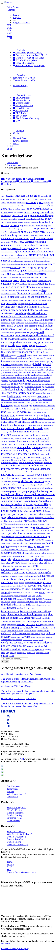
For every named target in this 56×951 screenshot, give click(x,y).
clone (3, 255)
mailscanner (16, 431)
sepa (36, 553)
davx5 (8, 287)
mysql (28, 468)
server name (28, 556)
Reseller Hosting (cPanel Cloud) (30, 58)
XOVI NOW (21, 110)
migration (20, 457)
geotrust (6, 364)
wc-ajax (3, 631)
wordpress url (19, 645)
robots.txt (4, 543)
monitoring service (7, 463)
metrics (31, 451)
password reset (42, 488)
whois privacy (40, 637)
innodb (45, 402)
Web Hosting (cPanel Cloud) (28, 52)
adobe (12, 209)
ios (8, 412)
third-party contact (45, 602)
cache (4, 235)
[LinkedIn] (8, 726)
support (5, 592)
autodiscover (5, 222)
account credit (11, 203)
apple (31, 215)
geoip (50, 360)
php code (50, 501)
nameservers (40, 472)
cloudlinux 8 (14, 258)
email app (7, 328)
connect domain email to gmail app (34, 264)
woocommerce (17, 640)
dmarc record (46, 300)
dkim (34, 300)
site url (43, 562)
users (51, 620)
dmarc (40, 300)
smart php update (12, 566)
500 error (16, 199)
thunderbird (8, 604)
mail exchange (15, 428)
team (33, 596)
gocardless (4, 381)
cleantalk (34, 251)
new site (18, 475)
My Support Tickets (13, 179)
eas (23, 323)
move (16, 463)
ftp (2, 361)
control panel (24, 268)
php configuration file (35, 504)
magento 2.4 (40, 425)
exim (45, 349)
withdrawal (5, 640)
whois (33, 637)
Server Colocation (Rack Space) (30, 65)
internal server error (48, 406)
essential (15, 349)
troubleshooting (10, 611)
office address (43, 478)
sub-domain (45, 585)
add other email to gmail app (36, 206)
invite (14, 409)
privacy (3, 518)
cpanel (23, 270)
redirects (6, 527)
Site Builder (21, 116)
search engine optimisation (18, 547)
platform (6, 514)
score (44, 543)
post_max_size (31, 514)
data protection (33, 284)
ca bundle (23, 231)
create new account (28, 277)
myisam (19, 468)
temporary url (5, 602)
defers (27, 291)
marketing (10, 438)
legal (47, 415)
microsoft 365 (9, 453)
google (21, 380)
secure (40, 546)
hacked (9, 389)
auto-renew (45, 218)
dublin (13, 323)
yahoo (24, 653)
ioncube (41, 409)
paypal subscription (41, 491)
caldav (20, 235)
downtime (49, 319)
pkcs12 (40, 510)
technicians (49, 599)
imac (35, 400)
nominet (16, 477)
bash (8, 229)
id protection (23, 400)
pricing (40, 514)
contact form (5, 268)
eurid (22, 348)
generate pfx (24, 361)
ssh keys (22, 579)
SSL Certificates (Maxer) (26, 60)
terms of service (22, 602)
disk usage (41, 296)
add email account (13, 206)
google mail (33, 380)
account (3, 203)
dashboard (23, 284)
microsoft (45, 450)
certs (26, 244)
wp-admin (15, 649)
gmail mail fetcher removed (28, 372)
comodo (5, 260)
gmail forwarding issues (46, 370)
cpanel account (33, 271)
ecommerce (29, 323)
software (6, 572)
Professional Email (24, 105)
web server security (30, 631)
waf (53, 628)
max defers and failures (42, 441)
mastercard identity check (9, 441)
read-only (12, 524)
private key (13, 517)
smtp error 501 (31, 570)
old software (5, 482)
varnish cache (11, 625)
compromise (23, 261)
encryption (33, 339)
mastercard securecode (26, 441)
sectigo (32, 546)
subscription (39, 588)
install (11, 406)
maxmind (48, 444)
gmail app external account (42, 367)
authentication (34, 219)
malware (6, 434)
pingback (32, 511)
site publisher (25, 563)
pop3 (23, 514)
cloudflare (35, 254)
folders (39, 356)
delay (32, 291)
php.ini (5, 510)
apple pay (50, 216)
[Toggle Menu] (2, 3)
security (47, 546)
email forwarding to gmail (28, 333)
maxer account (21, 443)
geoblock (43, 361)
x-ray (7, 653)
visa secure (45, 625)
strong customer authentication (11, 586)
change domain (39, 244)
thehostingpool (33, 602)
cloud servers (23, 255)
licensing (18, 419)
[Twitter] (8, 720)
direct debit (23, 293)
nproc (31, 478)
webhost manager (43, 631)
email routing (23, 335)
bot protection (41, 228)
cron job (18, 280)
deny (44, 290)
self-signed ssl (27, 553)
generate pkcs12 (34, 361)
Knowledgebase (14, 165)
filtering (6, 355)
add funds (22, 206)
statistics (21, 583)
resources (6, 539)
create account (16, 277)
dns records (36, 303)
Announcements (33, 179)
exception (28, 349)
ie (29, 399)
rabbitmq (34, 521)
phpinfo (14, 510)
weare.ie (10, 631)
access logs (48, 199)
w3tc (50, 628)
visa (38, 624)
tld (27, 605)
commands (33, 258)
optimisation (25, 481)
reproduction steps (30, 533)
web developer (18, 631)
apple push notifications (9, 219)
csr (30, 281)
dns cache (11, 303)
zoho (37, 653)
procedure (23, 518)
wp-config (28, 649)
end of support (9, 342)
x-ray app (13, 653)
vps (21, 628)
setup (4, 559)
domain (33, 306)
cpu (9, 273)
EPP (2, 346)
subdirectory (5, 589)
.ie (27, 195)
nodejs (39, 474)
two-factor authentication (35, 611)
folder (35, 356)
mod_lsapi (4, 460)
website (16, 633)
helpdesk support (37, 389)
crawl (13, 274)
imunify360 (31, 402)
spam (15, 572)
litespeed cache (31, 418)
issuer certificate (21, 415)
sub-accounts (30, 585)
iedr (32, 400)
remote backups (9, 530)
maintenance (43, 432)
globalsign (38, 364)
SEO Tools (20, 113)
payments (15, 491)
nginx (23, 475)
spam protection (28, 572)
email (3, 326)
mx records (7, 468)
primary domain (49, 514)
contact (50, 263)
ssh (3, 579)
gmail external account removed (26, 370)
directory (34, 294)
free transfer (48, 358)
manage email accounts (32, 435)
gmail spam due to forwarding (27, 378)
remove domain (33, 530)
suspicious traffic (32, 593)
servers (37, 556)
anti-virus (17, 215)
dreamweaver (5, 323)
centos (3, 242)
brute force (4, 232)
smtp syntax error (43, 570)
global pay (27, 365)
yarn (28, 653)
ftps (5, 361)
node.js (31, 475)
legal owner (8, 418)
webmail (6, 633)
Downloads (25, 181)
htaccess (5, 399)
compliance (15, 261)
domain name (42, 310)
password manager (28, 488)
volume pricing (10, 627)
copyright (37, 268)
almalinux (11, 212)
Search (5, 662)
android (49, 212)
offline (50, 478)
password (15, 487)
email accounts (30, 326)
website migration (39, 634)
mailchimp (4, 432)
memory (37, 447)
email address (45, 325)
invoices (21, 408)
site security (34, 563)
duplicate (19, 323)
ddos (16, 286)
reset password (17, 536)
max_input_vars (6, 444)
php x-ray (49, 508)
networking (7, 474)
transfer (11, 607)
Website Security (23, 100)
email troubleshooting (17, 339)
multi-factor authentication (32, 465)
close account (9, 255)
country (14, 270)
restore (28, 539)
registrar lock (41, 527)
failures (50, 349)
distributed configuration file (20, 300)
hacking (18, 389)
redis (13, 528)
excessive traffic (37, 349)
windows (49, 637)
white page (20, 637)
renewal (50, 530)
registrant (29, 528)
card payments (38, 238)
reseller (39, 533)
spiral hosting (28, 576)
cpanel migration (44, 271)
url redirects (13, 621)
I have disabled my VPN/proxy (15, 948)
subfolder (28, 589)
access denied (39, 199)
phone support (14, 500)
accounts (20, 203)
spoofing (37, 576)
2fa (35, 195)
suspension (22, 593)
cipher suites (21, 251)
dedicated (47, 287)
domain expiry (9, 309)
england (21, 342)
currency (35, 281)
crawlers (6, 277)
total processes (41, 605)
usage (19, 621)
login (21, 421)
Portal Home (12, 162)
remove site (43, 530)
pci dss (28, 494)
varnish (3, 625)
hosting (31, 392)
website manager (27, 634)
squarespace (47, 575)
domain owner (7, 313)
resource (29, 537)
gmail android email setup (24, 367)
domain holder (27, 309)
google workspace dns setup (10, 387)
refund (23, 528)
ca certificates (37, 231)
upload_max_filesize (43, 618)
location (12, 421)
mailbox (46, 429)
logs (33, 421)
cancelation (8, 238)
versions (30, 624)
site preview (13, 562)
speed (41, 572)
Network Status (40, 181)
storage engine (30, 583)
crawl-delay (20, 274)
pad (30, 485)
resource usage (41, 536)
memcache (13, 448)
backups (14, 225)
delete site (37, 291)
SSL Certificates (22, 98)
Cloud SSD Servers (24, 63)
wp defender (39, 646)
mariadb (4, 438)
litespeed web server (47, 419)
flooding (29, 356)
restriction (38, 539)
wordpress (26, 640)
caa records (50, 232)
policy (15, 514)
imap (41, 399)
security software (11, 552)
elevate (50, 323)
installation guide (26, 406)
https (16, 399)
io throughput (33, 409)
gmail (47, 364)
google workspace (21, 383)
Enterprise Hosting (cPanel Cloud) (31, 55)
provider (4, 521)
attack (20, 219)
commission (48, 258)
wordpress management (36, 640)
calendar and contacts (36, 235)
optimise (39, 481)
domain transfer (21, 316)
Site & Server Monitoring (27, 118)
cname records (24, 258)
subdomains (17, 588)
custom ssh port (10, 283)
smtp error (21, 570)
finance (13, 356)
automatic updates (30, 222)
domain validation (39, 316)
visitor (51, 625)
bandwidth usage (41, 226)
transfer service (31, 608)
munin (50, 466)
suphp (49, 589)
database (43, 283)
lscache (5, 424)
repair (3, 533)
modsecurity (24, 460)
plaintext (47, 511)
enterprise (27, 342)
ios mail (12, 412)
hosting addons (41, 393)
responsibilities (18, 540)
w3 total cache (43, 628)
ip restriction (33, 412)
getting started (16, 365)
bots (52, 228)
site (41, 559)
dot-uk (26, 320)
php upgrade (27, 508)
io (27, 409)
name (11, 472)
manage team (45, 435)
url (7, 621)
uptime (3, 621)
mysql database (41, 468)
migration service (32, 457)
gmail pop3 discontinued (39, 375)
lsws (11, 425)
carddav (50, 239)
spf (47, 572)
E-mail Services (22, 108)
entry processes (41, 342)
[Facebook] (8, 723)
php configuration (11, 504)
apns (25, 216)
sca (28, 543)
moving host (42, 463)
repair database (14, 533)
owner (18, 485)
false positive (9, 351)
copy (31, 268)
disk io (5, 296)
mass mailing (31, 438)
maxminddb (5, 448)
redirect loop (44, 524)
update (49, 614)
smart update (23, 566)
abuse (23, 198)
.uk (31, 195)
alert (24, 209)
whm (27, 636)
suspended (14, 593)
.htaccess (20, 195)
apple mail (40, 215)
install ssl (17, 406)
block (24, 229)
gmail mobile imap (43, 372)
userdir (45, 621)
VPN (18, 121)
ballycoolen (24, 226)
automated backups (16, 222)
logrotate (27, 422)
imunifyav (38, 402)
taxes (29, 596)
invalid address (6, 409)
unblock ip (30, 614)
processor (38, 518)
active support (34, 202)
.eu (13, 196)
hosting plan (14, 396)
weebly (13, 637)
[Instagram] (8, 717)
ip (15, 412)
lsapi (53, 422)
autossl (40, 221)
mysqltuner (5, 472)
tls (29, 604)
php (24, 501)
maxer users (37, 443)
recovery (26, 524)
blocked (29, 229)
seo (33, 553)
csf (28, 281)
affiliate (17, 209)
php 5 (29, 500)
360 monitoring (43, 196)
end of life (44, 338)
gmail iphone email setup (9, 372)
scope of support (35, 543)
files (35, 351)
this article (5, 943)
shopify (34, 559)
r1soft (27, 520)
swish (42, 592)
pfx (37, 497)
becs (12, 229)
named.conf (31, 472)
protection (48, 517)
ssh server (33, 579)
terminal (13, 602)
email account (15, 325)
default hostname (19, 291)
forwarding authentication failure (22, 358)
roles (9, 543)
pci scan (18, 497)
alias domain (34, 208)
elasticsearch (43, 323)
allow (4, 212)
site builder (47, 560)
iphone (44, 412)
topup (33, 605)
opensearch (14, 482)
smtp (30, 566)
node (27, 475)
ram (40, 520)
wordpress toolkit (31, 642)
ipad (39, 412)
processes (31, 518)
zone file (11, 656)
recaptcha (19, 524)
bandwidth (31, 226)
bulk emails (13, 232)
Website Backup (23, 103)
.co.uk (8, 195)
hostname (42, 396)
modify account (14, 460)
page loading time (38, 485)
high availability (16, 392)
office (36, 478)
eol (52, 342)
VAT (22, 759)
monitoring (32, 460)
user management (32, 620)
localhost (4, 422)
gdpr (17, 361)
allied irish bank (47, 209)
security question (39, 549)
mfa (36, 450)
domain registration (26, 313)
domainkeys (8, 319)
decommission (38, 287)
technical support (34, 598)
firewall (21, 355)
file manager (24, 351)
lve (16, 424)
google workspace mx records (31, 387)
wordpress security (12, 642)
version (21, 624)
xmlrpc (19, 653)
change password (11, 248)
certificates (16, 244)
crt (24, 280)
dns (3, 303)
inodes (5, 405)
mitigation (44, 457)
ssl (40, 579)
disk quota (16, 296)
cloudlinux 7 (5, 258)
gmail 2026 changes (8, 367)
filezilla (43, 351)
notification (25, 478)
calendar (25, 235)
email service (39, 335)
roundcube (15, 543)
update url (22, 618)
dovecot (31, 320)
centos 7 (9, 242)
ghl (22, 365)
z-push (32, 653)
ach (24, 203)
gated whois (11, 361)
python (9, 521)
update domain (9, 617)
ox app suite (24, 485)
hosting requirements (29, 396)
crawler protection (35, 273)
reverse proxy (49, 540)
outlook (10, 484)
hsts (50, 396)
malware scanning (18, 435)
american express (34, 212)
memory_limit (47, 448)
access (30, 198)
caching (12, 235)
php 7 (36, 500)
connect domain (44, 261)
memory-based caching (14, 450)
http (11, 399)
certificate (18, 241)
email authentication (22, 329)
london (38, 422)
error (18, 345)
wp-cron (39, 649)
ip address (23, 411)
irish (12, 415)
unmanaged (41, 615)
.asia (2, 196)
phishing (42, 498)
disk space (28, 296)
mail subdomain (34, 428)
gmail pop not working (22, 375)
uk (8, 614)
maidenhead (49, 425)
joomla (41, 415)
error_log (41, 345)
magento (23, 424)
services (45, 556)
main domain (31, 431)
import (12, 402)
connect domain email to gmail (11, 264)
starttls (16, 583)
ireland (5, 415)
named (24, 472)
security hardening (9, 549)
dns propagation (23, 304)
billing (16, 229)
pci (3, 494)
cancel (47, 235)
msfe (12, 465)
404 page (9, 199)
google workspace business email (43, 384)
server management (13, 556)
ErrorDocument (6, 349)
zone (41, 653)
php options (16, 507)
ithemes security (32, 415)
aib (22, 209)
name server (17, 472)
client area (46, 251)
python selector (18, 521)
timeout (22, 605)
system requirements (20, 596)
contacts (15, 267)
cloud (17, 255)
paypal (26, 491)
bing (20, 229)
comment (40, 258)
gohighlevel (13, 381)
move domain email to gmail (28, 463)
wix (10, 640)
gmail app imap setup (8, 370)
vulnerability (30, 627)
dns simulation (19, 306)
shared (17, 559)
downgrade (39, 320)
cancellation (22, 238)
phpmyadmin (24, 511)
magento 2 (32, 425)
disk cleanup (44, 293)
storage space (43, 582)
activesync (46, 203)
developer (12, 294)
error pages (28, 345)
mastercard (42, 438)
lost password (46, 422)
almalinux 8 (19, 212)
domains (19, 320)
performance (28, 498)
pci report (6, 497)
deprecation (5, 294)
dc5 (12, 287)
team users (20, 599)
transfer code (21, 608)
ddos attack (26, 286)
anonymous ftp (6, 216)
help (25, 390)
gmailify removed (44, 378)
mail (3, 428)
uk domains (17, 614)
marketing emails (20, 438)
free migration (38, 358)
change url (28, 248)
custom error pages (44, 281)
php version (39, 507)
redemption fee (35, 524)
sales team (23, 543)
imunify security (20, 402)
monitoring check (43, 460)
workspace (30, 646)
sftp (10, 559)
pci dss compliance (43, 494)
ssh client (11, 579)
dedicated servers (7, 291)
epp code (10, 345)
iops (3, 411)
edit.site (35, 323)
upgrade (31, 617)
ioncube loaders (49, 409)
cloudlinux (47, 254)
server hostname (44, 553)
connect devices (33, 261)
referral (18, 528)
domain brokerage (44, 307)
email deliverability (40, 329)
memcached (24, 447)
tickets (17, 605)
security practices (23, 550)
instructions (37, 406)
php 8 (43, 500)
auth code (25, 219)
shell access (25, 560)
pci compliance (14, 494)
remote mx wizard (22, 530)
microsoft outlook (28, 453)
